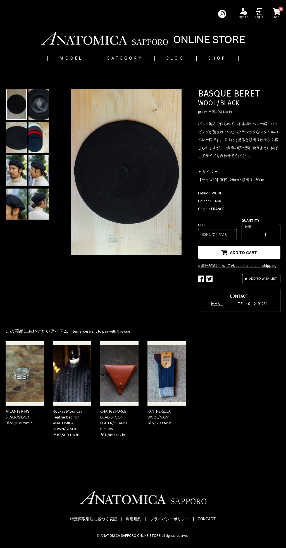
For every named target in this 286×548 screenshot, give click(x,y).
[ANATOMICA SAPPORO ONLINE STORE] (143, 38)
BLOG (175, 58)
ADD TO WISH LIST (263, 278)
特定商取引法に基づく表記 (93, 519)
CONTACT (207, 519)
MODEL (71, 58)
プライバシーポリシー (169, 519)
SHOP (217, 58)
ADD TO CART (243, 252)
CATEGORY (125, 58)
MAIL (218, 304)
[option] (126, 172)
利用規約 (133, 519)
